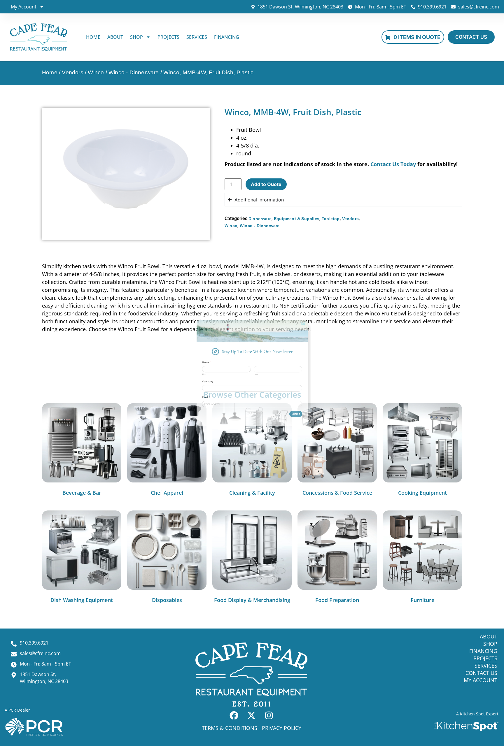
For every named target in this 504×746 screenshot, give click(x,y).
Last (259, 375)
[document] (252, 373)
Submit (338, 454)
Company (164, 389)
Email (161, 421)
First (157, 375)
